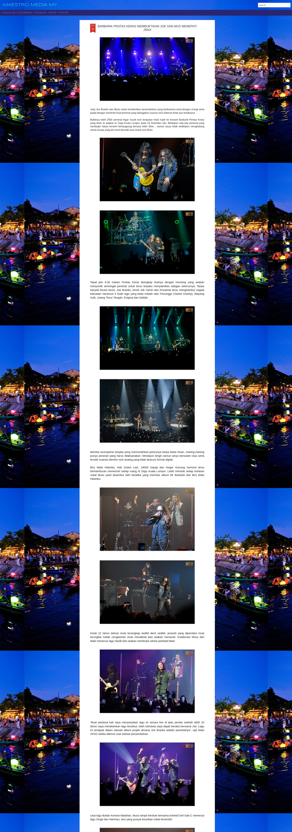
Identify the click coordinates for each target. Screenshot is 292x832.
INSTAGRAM (25, 13)
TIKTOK (52, 13)
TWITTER (63, 13)
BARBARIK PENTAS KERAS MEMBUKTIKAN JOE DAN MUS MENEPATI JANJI (147, 28)
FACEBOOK (40, 13)
